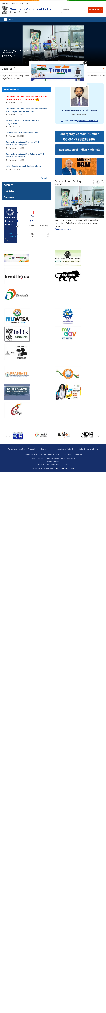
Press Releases (11, 89)
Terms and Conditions (17, 449)
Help (96, 449)
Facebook (9, 197)
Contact (14, 3)
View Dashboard (12, 235)
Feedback (24, 3)
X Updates (9, 191)
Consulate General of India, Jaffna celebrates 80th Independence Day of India (26, 110)
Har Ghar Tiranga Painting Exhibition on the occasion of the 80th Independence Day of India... (76, 223)
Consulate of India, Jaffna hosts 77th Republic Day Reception (22, 143)
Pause (14, 69)
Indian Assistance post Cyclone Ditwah (23, 166)
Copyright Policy (47, 449)
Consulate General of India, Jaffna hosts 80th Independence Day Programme (26, 98)
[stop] (6, 240)
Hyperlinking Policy (64, 449)
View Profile (69, 121)
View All (44, 178)
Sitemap (5, 3)
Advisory (8, 185)
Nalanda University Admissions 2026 (22, 133)
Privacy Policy (33, 449)
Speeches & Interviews (87, 121)
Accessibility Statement (83, 449)
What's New (96, 9)
